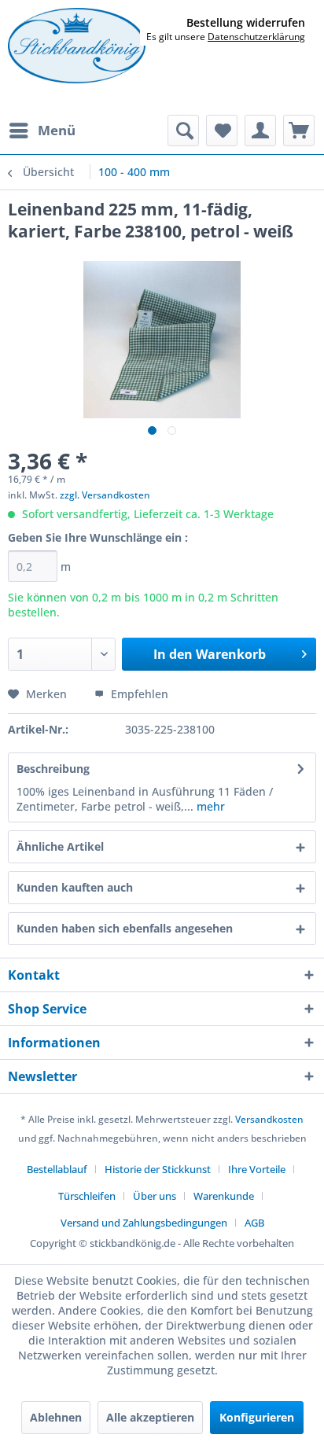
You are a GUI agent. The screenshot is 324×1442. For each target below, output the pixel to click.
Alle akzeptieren (150, 1417)
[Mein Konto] (260, 130)
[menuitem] (41, 130)
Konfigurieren (256, 1417)
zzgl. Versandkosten (105, 495)
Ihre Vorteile (256, 1169)
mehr (209, 806)
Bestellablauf (57, 1169)
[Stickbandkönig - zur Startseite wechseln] (76, 45)
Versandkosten (269, 1119)
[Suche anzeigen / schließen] (183, 130)
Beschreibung (53, 768)
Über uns (154, 1196)
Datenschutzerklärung (256, 36)
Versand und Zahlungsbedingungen (144, 1223)
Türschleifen (87, 1196)
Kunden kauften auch (75, 887)
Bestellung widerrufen (245, 23)
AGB (254, 1223)
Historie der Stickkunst (158, 1169)
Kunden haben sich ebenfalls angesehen (125, 928)
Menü (56, 130)
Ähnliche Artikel (60, 846)
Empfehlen (138, 693)
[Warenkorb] (299, 130)
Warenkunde (223, 1196)
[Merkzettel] (221, 130)
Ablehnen (56, 1417)
